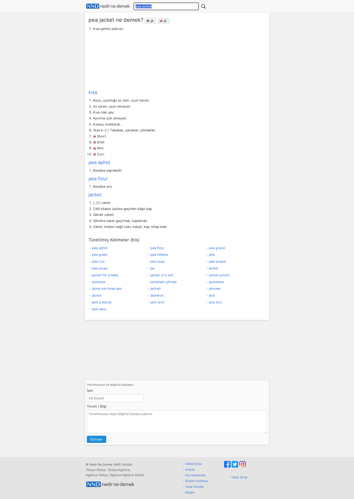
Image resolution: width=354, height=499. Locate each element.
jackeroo (157, 295)
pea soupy (100, 268)
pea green (100, 255)
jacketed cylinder (163, 282)
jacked (155, 288)
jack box (215, 302)
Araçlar (190, 469)
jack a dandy (102, 302)
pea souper (217, 261)
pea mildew (159, 255)
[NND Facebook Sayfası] (228, 466)
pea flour (98, 178)
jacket (95, 194)
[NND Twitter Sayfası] (235, 466)
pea (212, 255)
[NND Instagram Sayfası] (242, 466)
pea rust (98, 261)
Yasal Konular (194, 486)
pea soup (157, 261)
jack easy (99, 309)
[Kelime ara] (203, 6)
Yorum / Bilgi (96, 406)
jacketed (98, 282)
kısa (92, 92)
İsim (90, 391)
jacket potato (219, 275)
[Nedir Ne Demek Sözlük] (108, 6)
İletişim (190, 492)
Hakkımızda (193, 464)
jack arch (157, 302)
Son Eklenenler (195, 475)
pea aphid (99, 162)
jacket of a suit (161, 275)
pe (152, 268)
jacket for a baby (105, 275)
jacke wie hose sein (107, 288)
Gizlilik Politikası (196, 481)
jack (212, 295)
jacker (96, 295)
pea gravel (217, 248)
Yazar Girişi (239, 477)
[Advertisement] (177, 59)
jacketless (216, 282)
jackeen (215, 288)
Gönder (96, 439)
